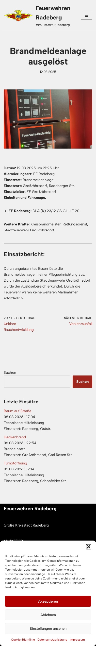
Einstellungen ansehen (48, 628)
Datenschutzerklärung (52, 639)
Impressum (77, 639)
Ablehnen (48, 615)
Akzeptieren (48, 601)
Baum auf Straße (17, 411)
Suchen (10, 372)
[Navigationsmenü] (86, 15)
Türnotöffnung (15, 463)
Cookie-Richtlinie (23, 639)
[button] (88, 546)
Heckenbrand (15, 437)
